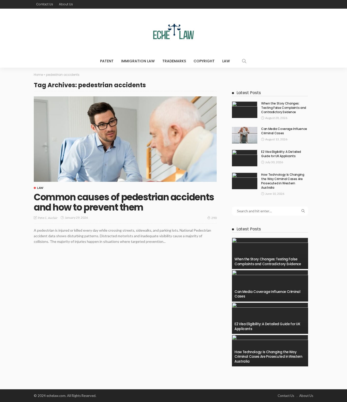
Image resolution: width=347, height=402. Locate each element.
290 (214, 218)
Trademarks (174, 61)
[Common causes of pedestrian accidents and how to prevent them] (125, 139)
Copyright (204, 61)
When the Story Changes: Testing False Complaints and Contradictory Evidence (283, 107)
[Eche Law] (173, 31)
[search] (244, 61)
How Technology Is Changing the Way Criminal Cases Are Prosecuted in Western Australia (282, 180)
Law (226, 61)
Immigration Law (138, 61)
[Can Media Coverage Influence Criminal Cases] (244, 135)
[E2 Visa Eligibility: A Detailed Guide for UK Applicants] (244, 158)
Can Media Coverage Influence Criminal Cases (284, 131)
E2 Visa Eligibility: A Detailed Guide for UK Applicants (281, 154)
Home (38, 74)
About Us (66, 4)
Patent (107, 61)
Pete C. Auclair (48, 218)
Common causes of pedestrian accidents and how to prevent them (124, 202)
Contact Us (44, 4)
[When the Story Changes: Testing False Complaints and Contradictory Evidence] (244, 109)
